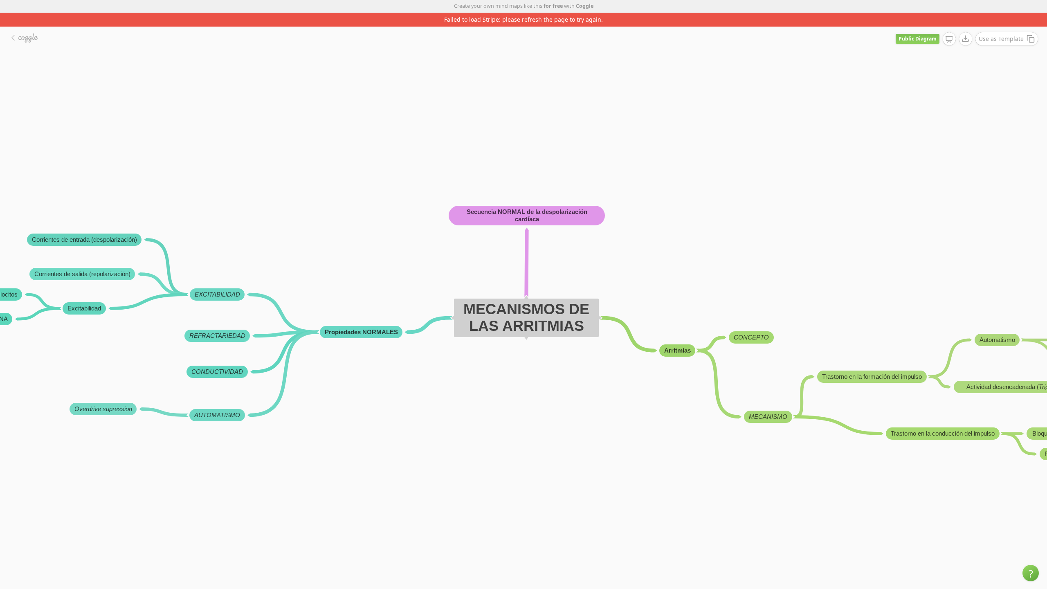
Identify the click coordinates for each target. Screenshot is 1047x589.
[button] (1030, 573)
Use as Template (1001, 39)
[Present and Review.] (949, 39)
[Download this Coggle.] (965, 38)
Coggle (584, 5)
